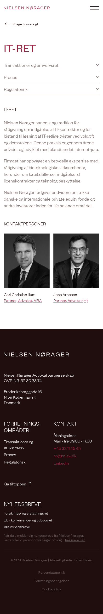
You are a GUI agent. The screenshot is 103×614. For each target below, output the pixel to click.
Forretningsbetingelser (51, 580)
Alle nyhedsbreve (17, 526)
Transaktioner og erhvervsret (18, 444)
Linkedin (61, 463)
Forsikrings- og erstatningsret (26, 513)
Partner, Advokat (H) (70, 300)
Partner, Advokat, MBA (23, 300)
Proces (10, 454)
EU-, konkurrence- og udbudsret (28, 520)
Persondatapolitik (51, 572)
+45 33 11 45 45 (67, 448)
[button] (51, 65)
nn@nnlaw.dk (64, 455)
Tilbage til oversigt (24, 23)
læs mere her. (75, 539)
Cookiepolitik (51, 589)
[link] (21, 24)
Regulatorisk (15, 461)
